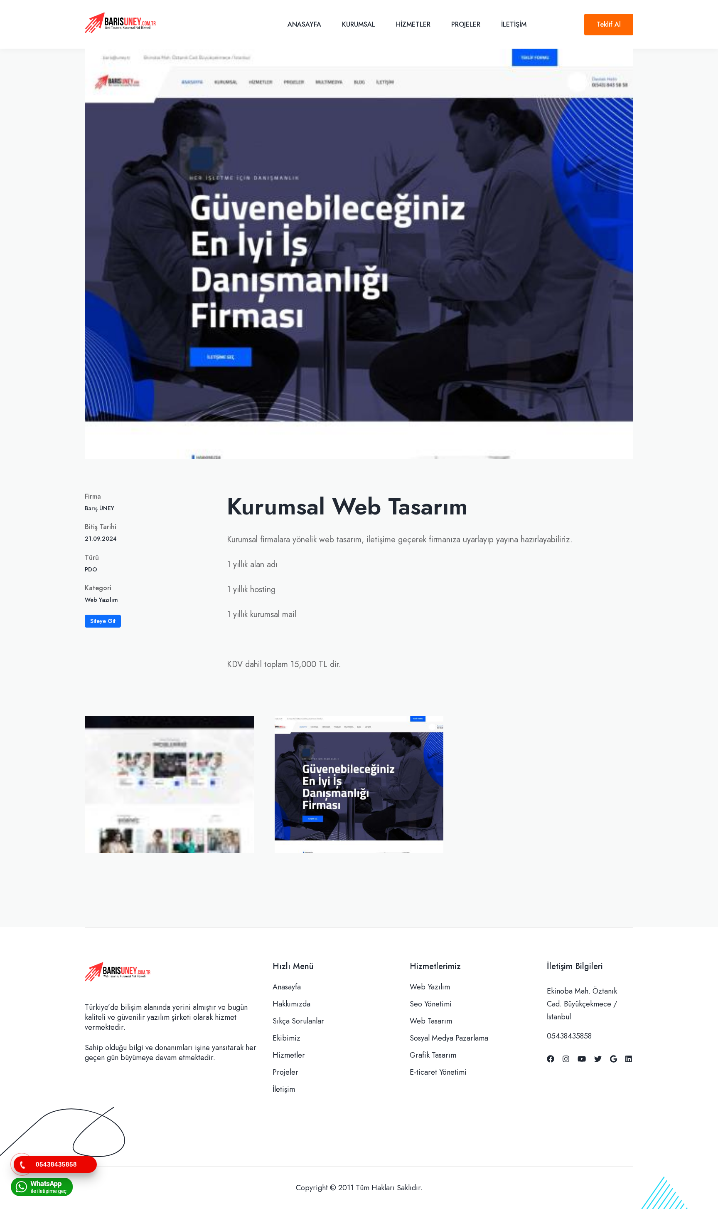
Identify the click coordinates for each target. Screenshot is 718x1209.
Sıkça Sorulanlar (298, 1021)
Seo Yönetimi (431, 1004)
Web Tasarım (431, 1021)
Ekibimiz (286, 1038)
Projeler (465, 24)
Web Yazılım (430, 987)
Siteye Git (103, 621)
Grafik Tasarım (433, 1055)
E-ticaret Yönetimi (438, 1072)
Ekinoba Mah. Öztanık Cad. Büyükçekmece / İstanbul (582, 1004)
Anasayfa (304, 24)
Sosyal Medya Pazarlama (449, 1038)
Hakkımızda (291, 1004)
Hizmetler (413, 24)
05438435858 (569, 1036)
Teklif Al (609, 24)
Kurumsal (358, 24)
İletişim (513, 24)
